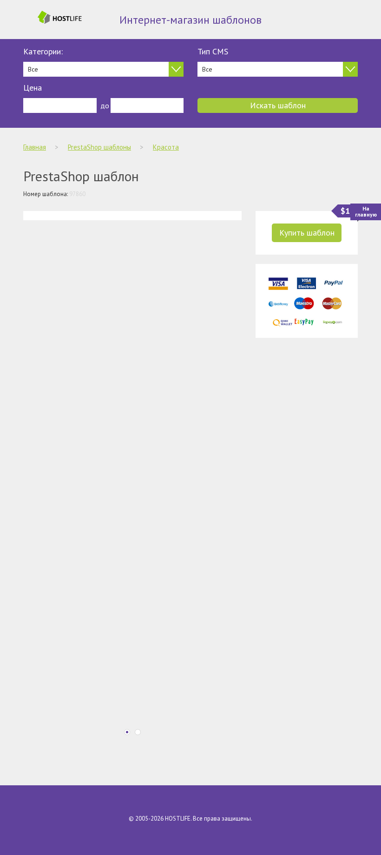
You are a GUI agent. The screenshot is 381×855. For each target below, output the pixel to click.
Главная (34, 147)
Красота (166, 147)
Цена (32, 87)
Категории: (43, 51)
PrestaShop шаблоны (99, 147)
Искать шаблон (278, 105)
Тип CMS (212, 51)
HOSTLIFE (177, 818)
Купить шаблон (307, 232)
